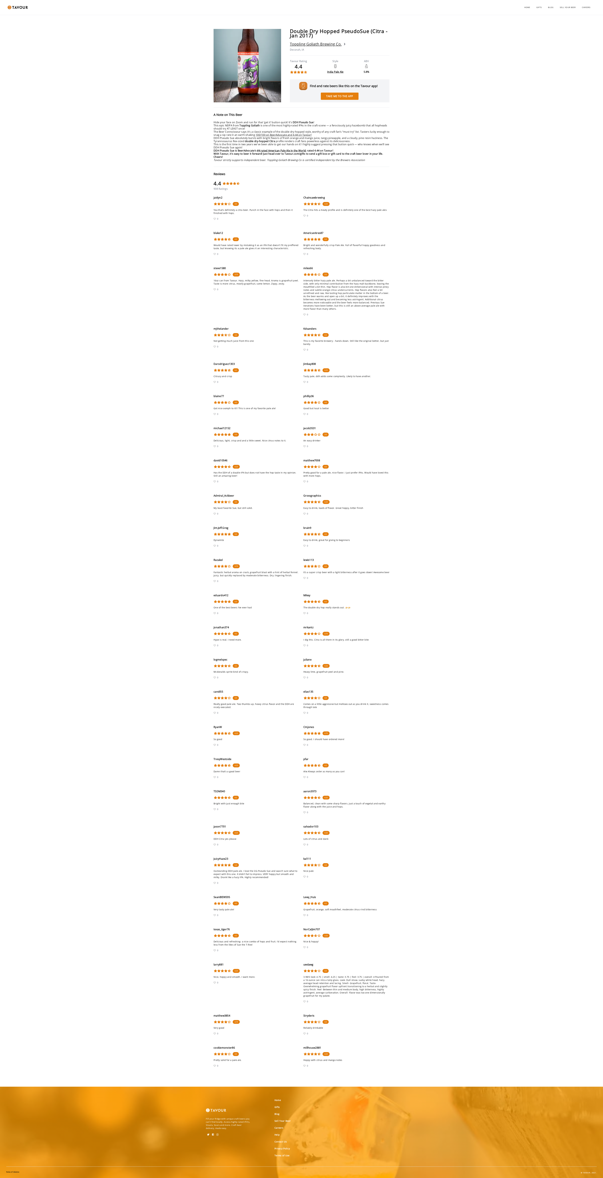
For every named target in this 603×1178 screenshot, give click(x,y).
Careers (586, 7)
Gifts (539, 7)
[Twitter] (208, 1133)
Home (527, 7)
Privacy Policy (282, 1148)
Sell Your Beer (568, 7)
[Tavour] (216, 1111)
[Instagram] (217, 1133)
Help (277, 1134)
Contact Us (280, 1141)
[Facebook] (213, 1133)
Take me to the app (339, 96)
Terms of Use (282, 1155)
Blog (550, 7)
